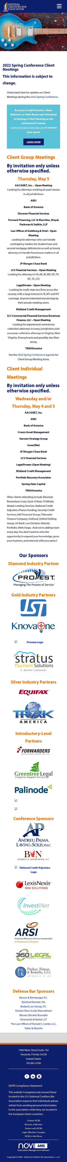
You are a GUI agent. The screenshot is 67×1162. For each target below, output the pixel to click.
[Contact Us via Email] (39, 1076)
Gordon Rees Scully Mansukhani (33, 1010)
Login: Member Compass (33, 1132)
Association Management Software (34, 1150)
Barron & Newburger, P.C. (33, 997)
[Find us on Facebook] (27, 1076)
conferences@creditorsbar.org (27, 127)
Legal (57, 1157)
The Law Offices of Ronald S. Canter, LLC (33, 1023)
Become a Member (33, 1124)
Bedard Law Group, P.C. (33, 1006)
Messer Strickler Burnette (33, 1015)
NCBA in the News (33, 1136)
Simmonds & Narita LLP (33, 1019)
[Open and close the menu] (45, 6)
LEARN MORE (34, 142)
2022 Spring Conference (44, 97)
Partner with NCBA (33, 1128)
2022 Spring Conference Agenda (36, 354)
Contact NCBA (33, 1120)
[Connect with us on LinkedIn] (33, 1076)
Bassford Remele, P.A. (34, 1002)
